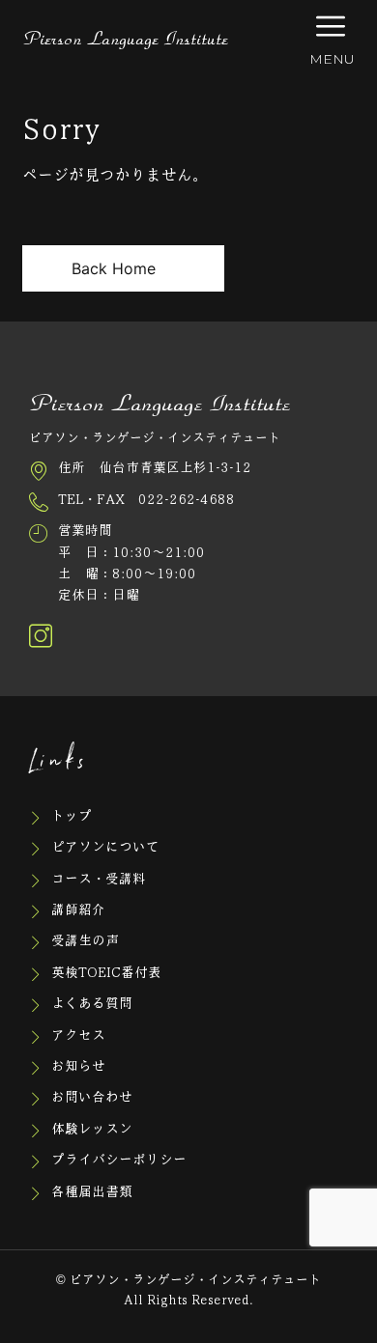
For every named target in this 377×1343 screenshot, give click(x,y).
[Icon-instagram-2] (40, 636)
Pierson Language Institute (125, 39)
